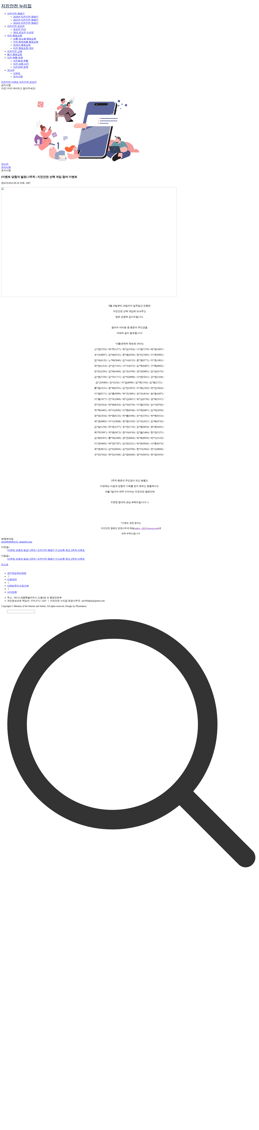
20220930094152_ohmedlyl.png (16, 542)
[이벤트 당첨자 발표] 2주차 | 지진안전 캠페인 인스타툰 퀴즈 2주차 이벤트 (46, 559)
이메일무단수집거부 (18, 585)
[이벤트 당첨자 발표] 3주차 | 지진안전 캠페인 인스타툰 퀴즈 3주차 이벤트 (46, 550)
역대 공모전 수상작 (23, 32)
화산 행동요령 (14, 54)
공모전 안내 (19, 29)
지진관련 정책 (20, 67)
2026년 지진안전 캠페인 (25, 16)
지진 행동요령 (14, 35)
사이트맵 (12, 592)
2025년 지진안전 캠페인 (25, 20)
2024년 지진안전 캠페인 (25, 23)
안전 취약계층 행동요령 (25, 42)
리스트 (4, 564)
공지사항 (18, 76)
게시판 (10, 70)
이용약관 (12, 579)
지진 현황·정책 (15, 57)
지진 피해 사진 (21, 64)
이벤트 (16, 73)
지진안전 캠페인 (16, 13)
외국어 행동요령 (22, 45)
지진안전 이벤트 (10, 82)
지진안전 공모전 (16, 26)
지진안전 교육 (14, 51)
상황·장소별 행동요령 (24, 38)
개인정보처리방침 (16, 573)
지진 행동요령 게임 (23, 48)
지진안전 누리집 (16, 6)
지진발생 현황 (20, 61)
